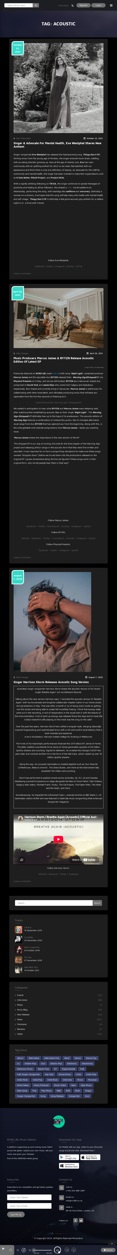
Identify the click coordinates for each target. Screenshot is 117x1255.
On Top (27, 957)
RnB (68, 1090)
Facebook (39, 266)
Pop (34, 1090)
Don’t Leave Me (31, 947)
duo (43, 1063)
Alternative (34, 1058)
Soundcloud (53, 526)
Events (20, 995)
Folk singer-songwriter (28, 1074)
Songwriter (74, 1096)
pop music (47, 1090)
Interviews (22, 1000)
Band (66, 1058)
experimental (68, 1069)
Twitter (50, 266)
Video (20, 1034)
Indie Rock (53, 1080)
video (69, 187)
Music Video (60, 1085)
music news (23, 1085)
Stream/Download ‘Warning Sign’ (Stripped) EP (58, 402)
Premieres (22, 1024)
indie (78, 1074)
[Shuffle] (67, 1250)
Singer (88, 1090)
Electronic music (25, 1069)
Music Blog (22, 1009)
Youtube (65, 526)
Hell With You (31, 967)
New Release (23, 1014)
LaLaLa (27, 927)
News (20, 1019)
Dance (78, 1058)
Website (25, 538)
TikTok (79, 266)
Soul (87, 1096)
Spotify (70, 266)
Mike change (22, 353)
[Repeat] (74, 1250)
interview (67, 1080)
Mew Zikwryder (23, 138)
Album (20, 1058)
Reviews (21, 1029)
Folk (82, 1069)
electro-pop (56, 1063)
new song (22, 1090)
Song (43, 1096)
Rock (77, 1090)
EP (55, 1069)
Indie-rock (22, 1080)
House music (65, 1074)
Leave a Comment (22, 273)
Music (80, 1080)
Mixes (20, 1005)
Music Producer (41, 1085)
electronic (72, 1063)
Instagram (60, 266)
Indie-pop (91, 1074)
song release (57, 1096)
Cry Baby (28, 937)
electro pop (43, 1069)
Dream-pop (30, 1063)
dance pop (91, 1058)
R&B (59, 1090)
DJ (18, 1063)
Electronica (87, 1063)
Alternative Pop (51, 1058)
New (73, 1085)
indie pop (37, 1080)
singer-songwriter (26, 1096)
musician (92, 1080)
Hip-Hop (49, 1074)
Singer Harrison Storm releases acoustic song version (51, 682)
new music (86, 1085)
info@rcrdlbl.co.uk (74, 1200)
